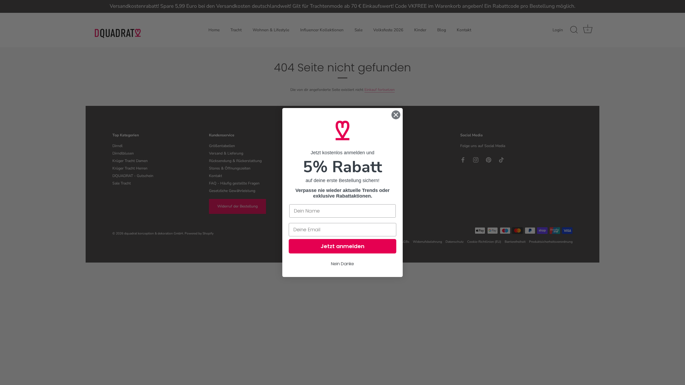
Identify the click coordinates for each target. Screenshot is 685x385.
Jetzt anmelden (342, 246)
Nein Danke (342, 264)
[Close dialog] (396, 115)
